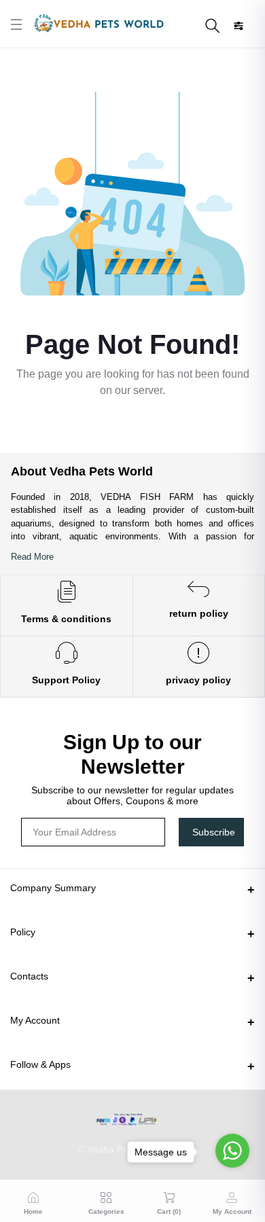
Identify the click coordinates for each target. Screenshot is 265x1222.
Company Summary (53, 887)
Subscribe (213, 832)
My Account (35, 1020)
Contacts (29, 976)
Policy (22, 932)
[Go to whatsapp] (232, 1151)
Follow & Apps (40, 1064)
